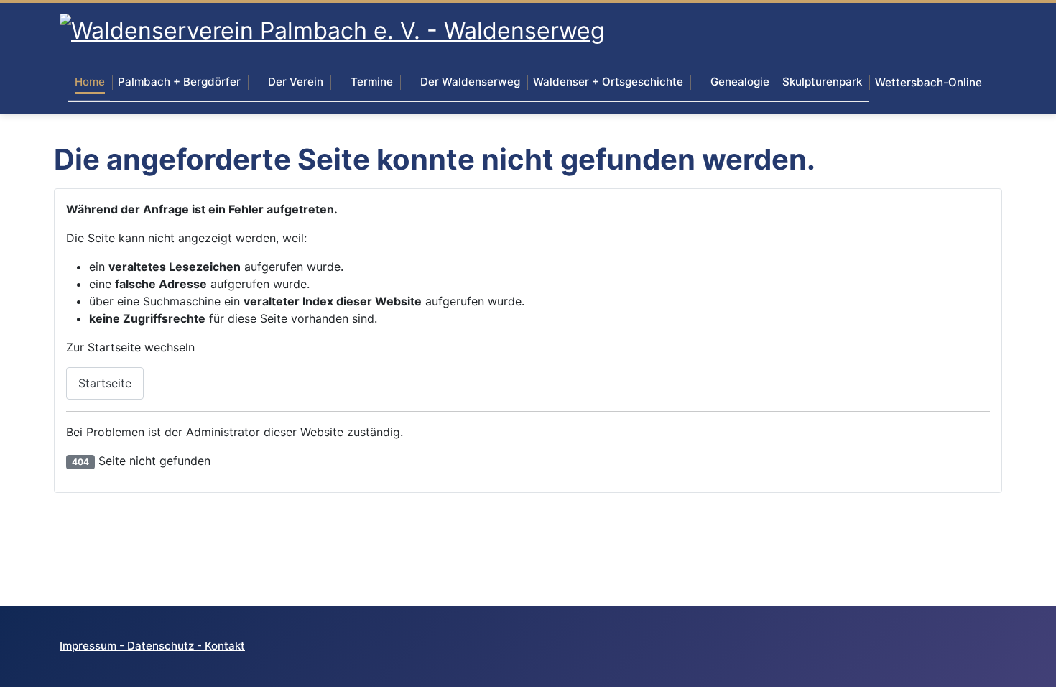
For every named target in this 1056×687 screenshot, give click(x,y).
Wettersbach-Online (928, 82)
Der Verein (295, 81)
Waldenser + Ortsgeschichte (608, 81)
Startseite (104, 383)
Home (90, 81)
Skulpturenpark (822, 81)
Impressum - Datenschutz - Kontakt (152, 646)
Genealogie (739, 81)
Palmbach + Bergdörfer (179, 81)
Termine (372, 81)
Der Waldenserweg (470, 81)
